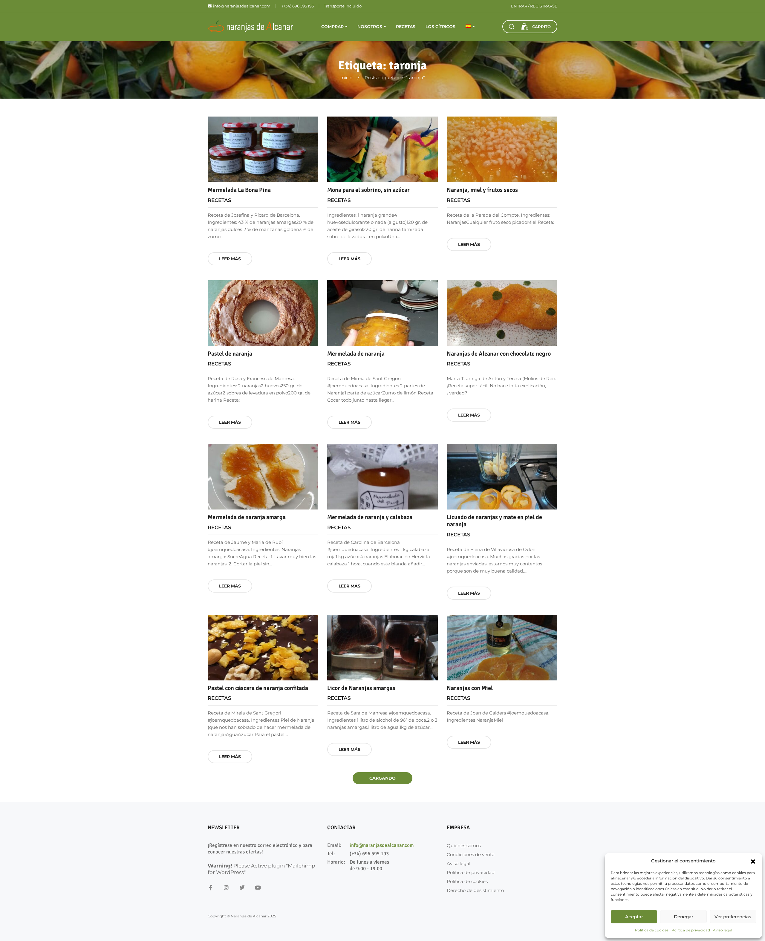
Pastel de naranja (230, 353)
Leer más (230, 258)
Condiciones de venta (471, 854)
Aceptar (634, 916)
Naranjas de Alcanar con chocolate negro (499, 353)
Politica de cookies (651, 930)
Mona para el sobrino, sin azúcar (368, 190)
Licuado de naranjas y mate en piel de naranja (494, 520)
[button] (753, 861)
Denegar (683, 916)
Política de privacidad (690, 930)
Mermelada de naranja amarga (247, 517)
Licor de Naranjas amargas (361, 688)
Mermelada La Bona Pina (239, 190)
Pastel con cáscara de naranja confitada (258, 688)
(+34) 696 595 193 (369, 853)
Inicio (346, 77)
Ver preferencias (732, 916)
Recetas (405, 26)
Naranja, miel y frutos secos (482, 190)
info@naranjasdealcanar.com (382, 845)
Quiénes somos (464, 845)
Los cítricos (440, 26)
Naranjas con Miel (470, 688)
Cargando (382, 778)
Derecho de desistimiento (475, 890)
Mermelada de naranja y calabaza (369, 517)
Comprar (332, 26)
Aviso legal (722, 930)
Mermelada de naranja (356, 353)
